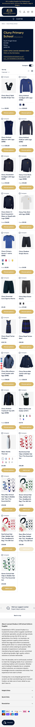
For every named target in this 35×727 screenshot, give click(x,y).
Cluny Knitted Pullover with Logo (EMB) (25, 140)
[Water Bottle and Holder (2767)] (26, 399)
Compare (25, 65)
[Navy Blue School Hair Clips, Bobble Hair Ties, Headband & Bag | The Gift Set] (26, 524)
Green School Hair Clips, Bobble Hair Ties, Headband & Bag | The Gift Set (25, 498)
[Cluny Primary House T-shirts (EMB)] (8, 241)
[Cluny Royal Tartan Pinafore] (8, 326)
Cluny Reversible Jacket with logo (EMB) (25, 373)
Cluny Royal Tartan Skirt (25, 337)
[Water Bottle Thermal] (8, 442)
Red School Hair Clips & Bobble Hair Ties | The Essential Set (25, 455)
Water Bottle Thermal (5, 453)
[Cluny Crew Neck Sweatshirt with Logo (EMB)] (26, 165)
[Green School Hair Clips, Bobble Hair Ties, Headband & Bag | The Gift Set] (26, 485)
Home (3, 23)
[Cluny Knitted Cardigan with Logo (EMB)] (26, 86)
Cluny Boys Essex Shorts (25, 298)
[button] (28, 12)
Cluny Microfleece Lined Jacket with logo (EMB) (7, 373)
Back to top (17, 615)
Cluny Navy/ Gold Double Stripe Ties (7, 97)
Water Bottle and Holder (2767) (25, 410)
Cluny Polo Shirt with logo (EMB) (24, 213)
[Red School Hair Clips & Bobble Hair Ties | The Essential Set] (26, 442)
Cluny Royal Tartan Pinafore (8, 337)
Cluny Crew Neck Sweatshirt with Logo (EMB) (25, 177)
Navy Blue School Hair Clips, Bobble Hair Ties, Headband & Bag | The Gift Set (26, 537)
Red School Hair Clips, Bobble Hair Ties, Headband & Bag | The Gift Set (7, 537)
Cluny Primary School (11, 23)
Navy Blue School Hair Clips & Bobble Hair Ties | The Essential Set (8, 498)
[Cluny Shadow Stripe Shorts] (26, 241)
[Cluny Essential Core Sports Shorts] (8, 287)
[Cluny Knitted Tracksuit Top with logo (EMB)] (8, 399)
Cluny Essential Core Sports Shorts (8, 298)
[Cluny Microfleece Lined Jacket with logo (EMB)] (8, 361)
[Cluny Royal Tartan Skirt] (26, 326)
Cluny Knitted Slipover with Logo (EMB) (7, 139)
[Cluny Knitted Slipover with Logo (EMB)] (8, 127)
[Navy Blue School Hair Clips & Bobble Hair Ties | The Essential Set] (8, 485)
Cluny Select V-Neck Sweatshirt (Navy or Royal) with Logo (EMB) (8, 215)
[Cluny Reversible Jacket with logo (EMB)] (26, 361)
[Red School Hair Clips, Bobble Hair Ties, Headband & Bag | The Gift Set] (8, 524)
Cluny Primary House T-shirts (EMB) (6, 253)
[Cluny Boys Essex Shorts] (26, 287)
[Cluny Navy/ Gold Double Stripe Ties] (8, 86)
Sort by (4, 69)
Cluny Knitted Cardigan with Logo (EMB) (25, 98)
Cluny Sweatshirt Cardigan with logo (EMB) (8, 177)
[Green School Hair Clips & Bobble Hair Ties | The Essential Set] (8, 564)
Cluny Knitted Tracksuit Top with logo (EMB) (7, 411)
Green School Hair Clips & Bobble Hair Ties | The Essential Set (8, 577)
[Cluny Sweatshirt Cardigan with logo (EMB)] (8, 165)
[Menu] (32, 12)
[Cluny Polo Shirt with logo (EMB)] (26, 202)
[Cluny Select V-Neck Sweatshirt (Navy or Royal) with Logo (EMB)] (8, 202)
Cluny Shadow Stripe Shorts (24, 252)
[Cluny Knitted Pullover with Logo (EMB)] (26, 127)
